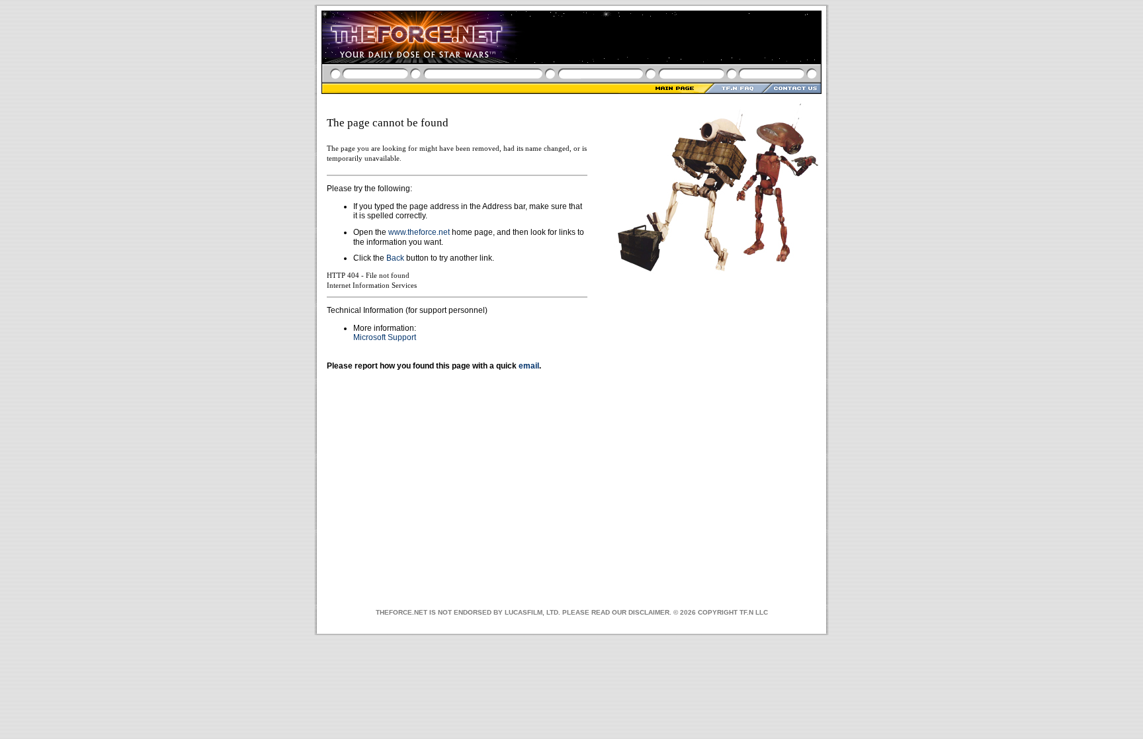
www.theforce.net (419, 232)
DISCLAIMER (648, 612)
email (529, 365)
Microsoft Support (384, 337)
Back (395, 258)
